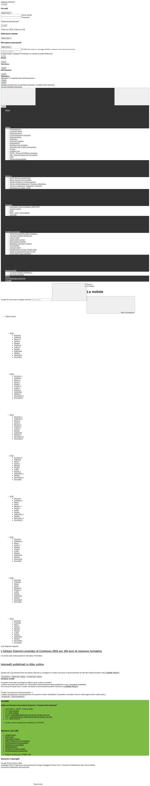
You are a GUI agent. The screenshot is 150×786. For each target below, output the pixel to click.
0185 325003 (13, 713)
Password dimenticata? (10, 21)
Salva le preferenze (18, 697)
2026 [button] (12, 333)
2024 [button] (12, 415)
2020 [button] (12, 578)
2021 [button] (12, 537)
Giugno (17, 345)
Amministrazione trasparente (16, 751)
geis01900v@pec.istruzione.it (31, 717)
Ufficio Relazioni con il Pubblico (17, 741)
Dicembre (18, 357)
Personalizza (6, 677)
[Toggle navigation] (18, 96)
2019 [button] (12, 619)
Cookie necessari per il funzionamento (16, 692)
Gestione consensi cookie (15, 749)
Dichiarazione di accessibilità (16, 743)
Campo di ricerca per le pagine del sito (16, 300)
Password (25, 17)
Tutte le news (10, 316)
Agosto (17, 349)
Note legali (9, 737)
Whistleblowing (11, 747)
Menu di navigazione (127, 312)
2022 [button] (12, 496)
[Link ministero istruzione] (11, 87)
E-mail (24, 49)
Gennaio (17, 335)
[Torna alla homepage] (75, 85)
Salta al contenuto (8, 2)
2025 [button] (12, 374)
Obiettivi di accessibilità (14, 745)
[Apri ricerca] (131, 96)
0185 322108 (13, 711)
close (3, 106)
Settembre (18, 351)
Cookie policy (10, 735)
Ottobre (17, 353)
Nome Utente (27, 15)
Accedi (4, 4)
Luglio (17, 347)
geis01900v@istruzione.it (30, 715)
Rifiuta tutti (18, 677)
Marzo (17, 339)
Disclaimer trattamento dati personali (15, 767)
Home (89, 284)
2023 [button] (12, 456)
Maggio (17, 343)
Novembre (18, 355)
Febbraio (17, 337)
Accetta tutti (34, 677)
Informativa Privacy (12, 739)
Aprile (17, 341)
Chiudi (4, 62)
